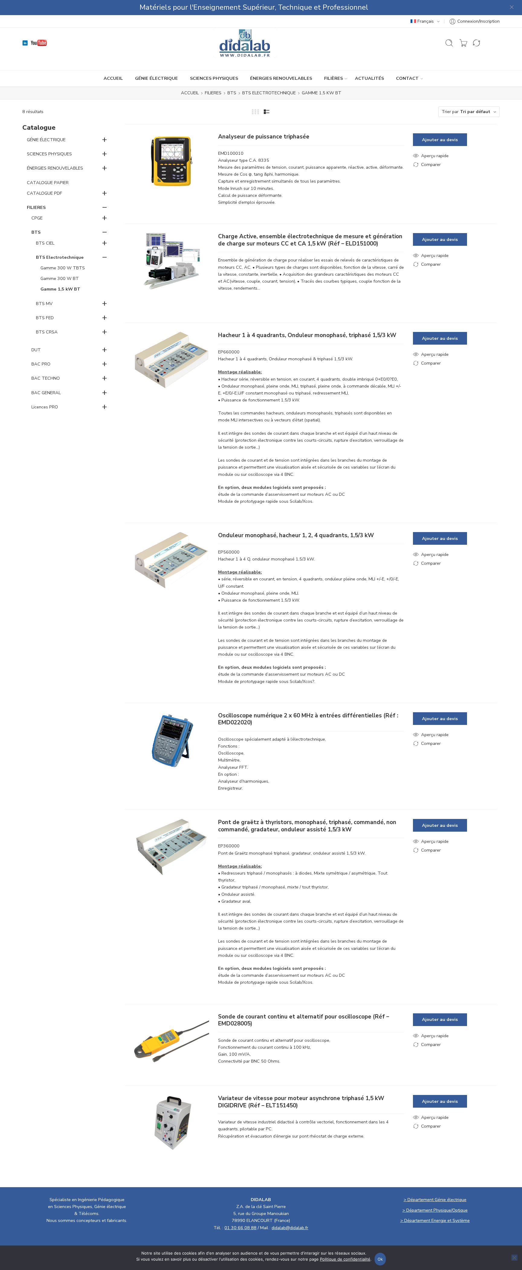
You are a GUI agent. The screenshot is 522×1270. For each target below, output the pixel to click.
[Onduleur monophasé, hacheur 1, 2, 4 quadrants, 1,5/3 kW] (171, 560)
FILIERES (213, 93)
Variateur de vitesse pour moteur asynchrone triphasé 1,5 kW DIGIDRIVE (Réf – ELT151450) (301, 1102)
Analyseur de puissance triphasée (263, 137)
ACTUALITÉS (369, 78)
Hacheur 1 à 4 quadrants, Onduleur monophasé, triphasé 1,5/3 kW (307, 335)
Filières (333, 78)
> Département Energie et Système (435, 1220)
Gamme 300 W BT (59, 278)
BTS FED (45, 318)
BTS (231, 93)
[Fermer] (512, 7)
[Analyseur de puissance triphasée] (171, 161)
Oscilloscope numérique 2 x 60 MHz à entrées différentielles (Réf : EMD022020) (308, 719)
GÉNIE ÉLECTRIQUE (156, 78)
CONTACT (407, 78)
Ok (380, 1259)
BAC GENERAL (46, 393)
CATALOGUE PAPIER (48, 183)
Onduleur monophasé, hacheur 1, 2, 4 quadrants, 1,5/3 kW (296, 535)
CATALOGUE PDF (44, 193)
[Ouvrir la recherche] (449, 42)
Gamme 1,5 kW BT (60, 289)
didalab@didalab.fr (290, 1228)
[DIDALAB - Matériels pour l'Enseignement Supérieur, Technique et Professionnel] (245, 43)
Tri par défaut (475, 112)
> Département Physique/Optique (435, 1210)
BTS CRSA (47, 332)
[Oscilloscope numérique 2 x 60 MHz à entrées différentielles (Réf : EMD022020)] (171, 740)
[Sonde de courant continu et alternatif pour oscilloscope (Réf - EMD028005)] (171, 1041)
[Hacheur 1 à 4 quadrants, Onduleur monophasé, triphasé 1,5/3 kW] (171, 360)
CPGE (37, 218)
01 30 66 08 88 (240, 1228)
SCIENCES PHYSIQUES (214, 78)
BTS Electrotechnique (269, 93)
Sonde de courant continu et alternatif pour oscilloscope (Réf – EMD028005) (303, 1020)
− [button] (104, 207)
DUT (36, 350)
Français (425, 21)
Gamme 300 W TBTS (62, 268)
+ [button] (104, 139)
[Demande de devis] (463, 43)
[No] (514, 1258)
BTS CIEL (45, 243)
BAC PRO (40, 364)
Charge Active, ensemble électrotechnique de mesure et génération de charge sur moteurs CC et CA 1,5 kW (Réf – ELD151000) (310, 240)
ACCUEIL (113, 78)
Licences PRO (44, 407)
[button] (440, 139)
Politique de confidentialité (345, 1259)
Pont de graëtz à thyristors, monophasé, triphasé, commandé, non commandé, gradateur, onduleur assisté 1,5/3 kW (307, 826)
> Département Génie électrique (435, 1200)
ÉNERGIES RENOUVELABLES (281, 78)
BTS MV (44, 303)
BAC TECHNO (45, 378)
